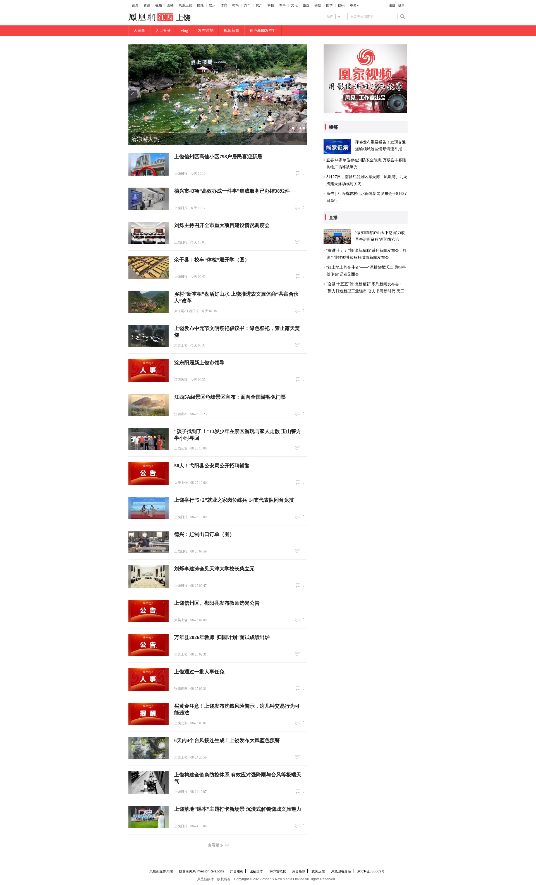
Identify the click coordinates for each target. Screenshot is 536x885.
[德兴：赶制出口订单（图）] (148, 542)
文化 (294, 5)
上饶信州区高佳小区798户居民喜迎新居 (218, 156)
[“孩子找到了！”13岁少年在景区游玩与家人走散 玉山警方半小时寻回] (148, 439)
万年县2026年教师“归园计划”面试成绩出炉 (222, 637)
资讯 (146, 5)
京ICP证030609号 (371, 871)
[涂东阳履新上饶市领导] (148, 370)
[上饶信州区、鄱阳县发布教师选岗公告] (148, 611)
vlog (184, 30)
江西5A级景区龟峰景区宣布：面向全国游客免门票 (230, 397)
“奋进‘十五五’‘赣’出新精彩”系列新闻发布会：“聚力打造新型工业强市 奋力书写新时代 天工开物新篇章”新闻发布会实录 (365, 291)
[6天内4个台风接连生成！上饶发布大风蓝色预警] (148, 748)
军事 (282, 5)
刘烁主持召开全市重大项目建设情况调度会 (222, 225)
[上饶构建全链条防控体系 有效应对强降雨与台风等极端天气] (148, 782)
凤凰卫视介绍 (341, 871)
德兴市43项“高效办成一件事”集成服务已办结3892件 (232, 191)
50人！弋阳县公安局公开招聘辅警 (212, 465)
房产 (259, 5)
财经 (200, 5)
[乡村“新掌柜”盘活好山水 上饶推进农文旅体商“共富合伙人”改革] (148, 302)
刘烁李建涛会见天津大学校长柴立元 (214, 568)
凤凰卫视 (185, 5)
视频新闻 (231, 30)
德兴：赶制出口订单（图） (204, 534)
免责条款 (298, 871)
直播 (170, 5)
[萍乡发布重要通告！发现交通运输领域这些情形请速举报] (337, 146)
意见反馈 (318, 871)
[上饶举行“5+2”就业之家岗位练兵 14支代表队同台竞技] (148, 508)
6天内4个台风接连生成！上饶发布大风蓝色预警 (227, 740)
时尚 (235, 5)
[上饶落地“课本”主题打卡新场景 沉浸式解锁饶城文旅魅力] (148, 817)
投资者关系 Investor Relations (201, 871)
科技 (270, 5)
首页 (135, 5)
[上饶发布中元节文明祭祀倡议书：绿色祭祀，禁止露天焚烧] (148, 336)
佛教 (317, 5)
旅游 (306, 5)
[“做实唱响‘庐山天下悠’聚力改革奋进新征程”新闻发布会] (337, 236)
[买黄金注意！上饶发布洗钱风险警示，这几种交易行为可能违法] (148, 714)
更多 (353, 6)
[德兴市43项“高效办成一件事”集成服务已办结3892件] (148, 199)
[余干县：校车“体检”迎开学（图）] (148, 267)
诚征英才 (256, 871)
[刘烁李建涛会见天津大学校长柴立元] (148, 576)
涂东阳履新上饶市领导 (199, 362)
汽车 (247, 5)
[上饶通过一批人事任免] (148, 679)
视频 (158, 5)
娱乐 (212, 5)
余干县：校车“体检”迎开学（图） (212, 259)
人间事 (139, 30)
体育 (224, 5)
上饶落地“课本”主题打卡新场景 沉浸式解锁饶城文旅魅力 (237, 809)
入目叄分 (163, 30)
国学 (329, 5)
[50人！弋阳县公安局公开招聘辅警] (148, 473)
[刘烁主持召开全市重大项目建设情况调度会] (148, 233)
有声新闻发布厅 (263, 30)
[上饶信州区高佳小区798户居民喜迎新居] (148, 164)
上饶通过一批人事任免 (199, 671)
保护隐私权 (277, 871)
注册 (392, 5)
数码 (341, 5)
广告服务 (236, 871)
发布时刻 (206, 30)
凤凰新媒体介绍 (161, 871)
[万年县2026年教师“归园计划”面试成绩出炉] (148, 645)
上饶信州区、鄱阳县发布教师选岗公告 (217, 603)
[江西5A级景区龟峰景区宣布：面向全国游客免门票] (148, 405)
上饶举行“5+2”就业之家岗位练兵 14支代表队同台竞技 (234, 500)
